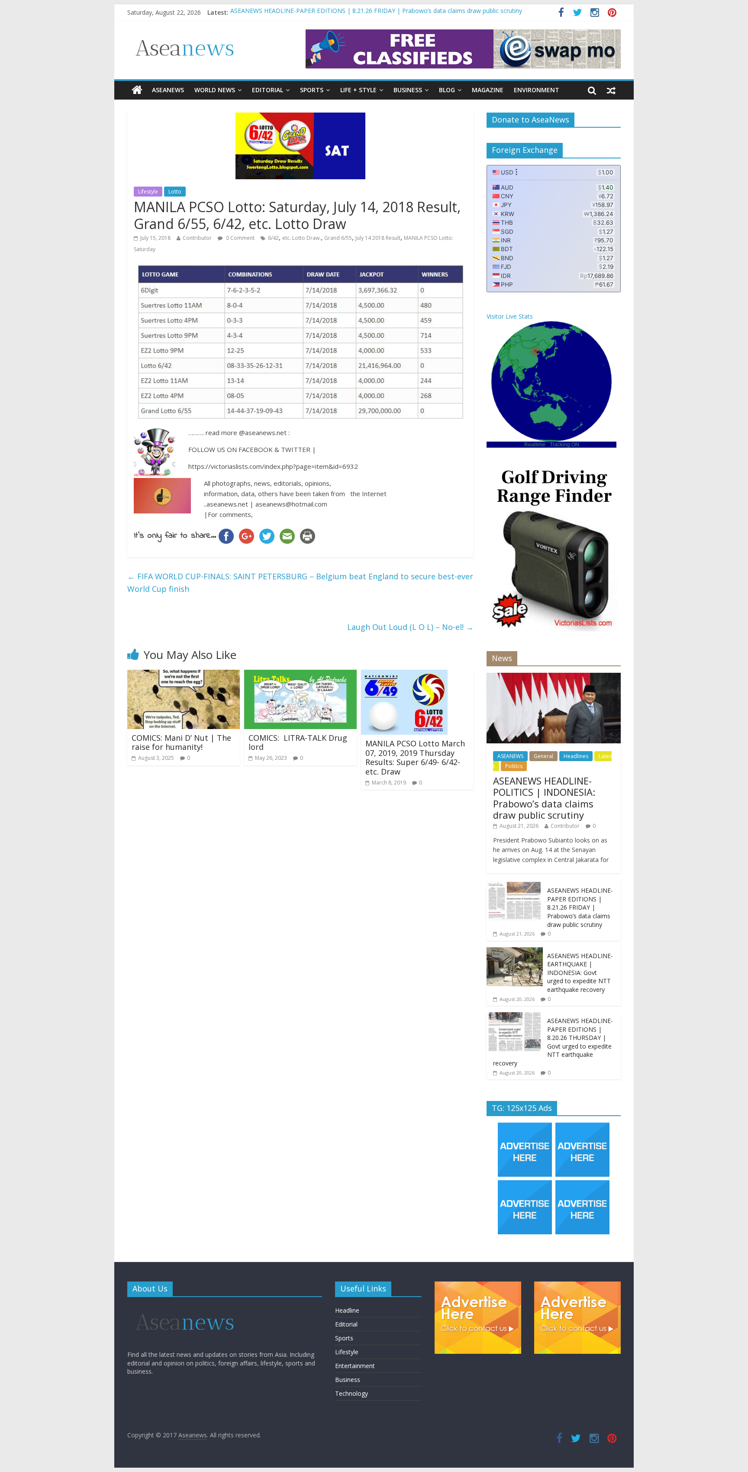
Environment (536, 90)
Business (407, 90)
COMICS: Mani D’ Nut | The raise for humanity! (181, 742)
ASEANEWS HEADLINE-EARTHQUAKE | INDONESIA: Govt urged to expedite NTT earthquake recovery (580, 973)
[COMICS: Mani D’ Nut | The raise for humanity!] (183, 675)
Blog (447, 90)
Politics (513, 766)
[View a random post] (611, 90)
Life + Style (358, 90)
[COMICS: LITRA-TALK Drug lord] (300, 675)
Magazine (487, 90)
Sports (311, 90)
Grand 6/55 (338, 238)
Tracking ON (564, 445)
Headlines (576, 756)
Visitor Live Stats (510, 316)
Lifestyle (148, 191)
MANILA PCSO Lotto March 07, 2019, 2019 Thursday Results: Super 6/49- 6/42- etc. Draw (415, 757)
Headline (347, 1310)
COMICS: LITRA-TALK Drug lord (297, 742)
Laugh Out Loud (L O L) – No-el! (410, 627)
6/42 (273, 238)
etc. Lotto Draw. (301, 238)
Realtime (534, 445)
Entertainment (355, 1366)
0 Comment (240, 238)
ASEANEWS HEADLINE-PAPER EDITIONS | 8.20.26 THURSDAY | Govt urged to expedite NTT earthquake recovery (553, 1042)
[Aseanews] (137, 90)
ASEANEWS (168, 90)
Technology (351, 1393)
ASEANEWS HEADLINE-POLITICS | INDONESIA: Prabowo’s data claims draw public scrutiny (544, 797)
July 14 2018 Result (377, 238)
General (543, 756)
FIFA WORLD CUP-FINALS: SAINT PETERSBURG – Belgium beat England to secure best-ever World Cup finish (300, 582)
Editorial (267, 90)
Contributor (197, 238)
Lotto (174, 191)
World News (214, 90)
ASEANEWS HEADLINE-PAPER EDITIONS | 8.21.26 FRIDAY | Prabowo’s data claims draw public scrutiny (376, 12)
